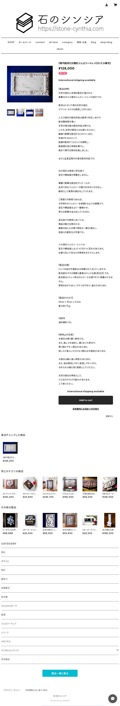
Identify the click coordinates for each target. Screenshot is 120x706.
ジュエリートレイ (8, 623)
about (60, 49)
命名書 (4, 597)
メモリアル (6, 641)
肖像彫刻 (5, 588)
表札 (3, 552)
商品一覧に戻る (60, 673)
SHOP (11, 42)
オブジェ (5, 561)
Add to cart (85, 400)
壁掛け (4, 579)
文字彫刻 (5, 659)
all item (53, 42)
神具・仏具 (82, 42)
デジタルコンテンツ (10, 650)
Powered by (57, 701)
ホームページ (25, 42)
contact (40, 42)
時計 (3, 570)
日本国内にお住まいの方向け (86, 409)
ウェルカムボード (9, 605)
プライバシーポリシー (12, 690)
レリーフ (5, 632)
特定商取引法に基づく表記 (36, 690)
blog (93, 42)
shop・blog (106, 42)
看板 (3, 614)
